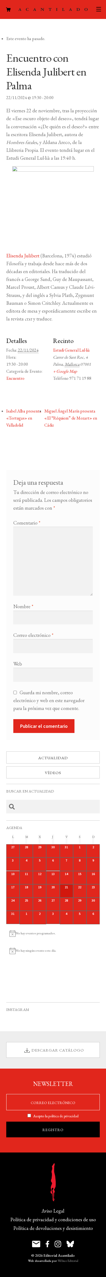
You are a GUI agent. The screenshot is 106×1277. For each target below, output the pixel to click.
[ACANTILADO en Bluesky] (70, 1244)
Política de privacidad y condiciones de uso (53, 1219)
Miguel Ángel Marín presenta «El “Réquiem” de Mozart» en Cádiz (70, 418)
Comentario (26, 523)
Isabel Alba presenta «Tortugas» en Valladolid (23, 418)
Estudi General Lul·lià (71, 350)
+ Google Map (65, 371)
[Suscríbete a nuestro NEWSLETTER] (36, 1244)
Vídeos (53, 772)
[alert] (53, 933)
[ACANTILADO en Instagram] (58, 1244)
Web (17, 664)
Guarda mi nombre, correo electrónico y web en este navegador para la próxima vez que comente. (49, 700)
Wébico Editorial (68, 1261)
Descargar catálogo (58, 1050)
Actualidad (53, 757)
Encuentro (15, 378)
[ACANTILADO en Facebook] (47, 1244)
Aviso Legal (53, 1211)
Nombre (23, 606)
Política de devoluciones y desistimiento (53, 1228)
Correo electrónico (33, 635)
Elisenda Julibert (22, 256)
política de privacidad (63, 1116)
